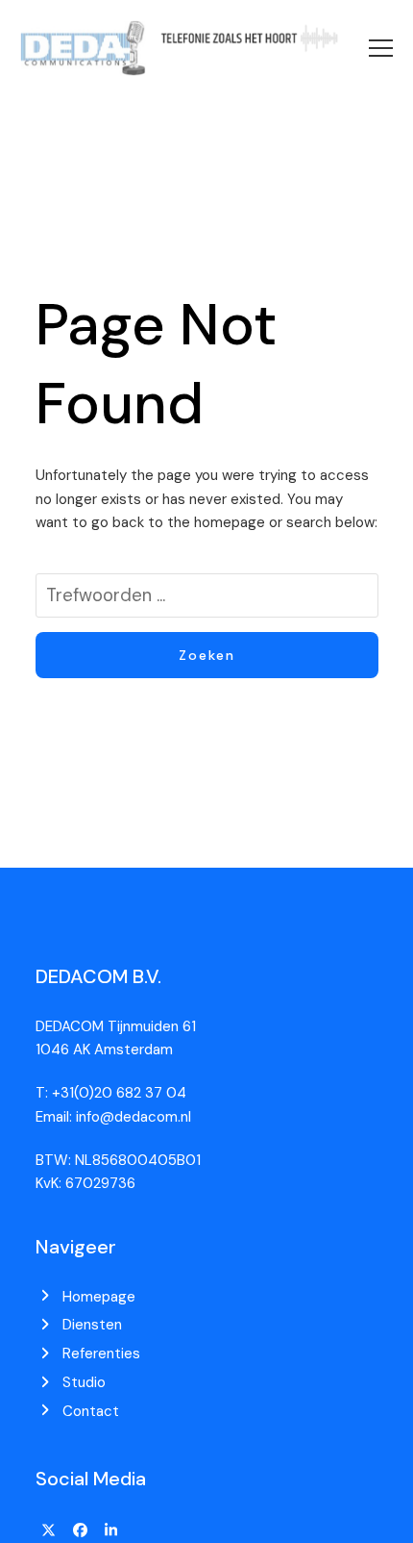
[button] (381, 48)
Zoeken (207, 655)
